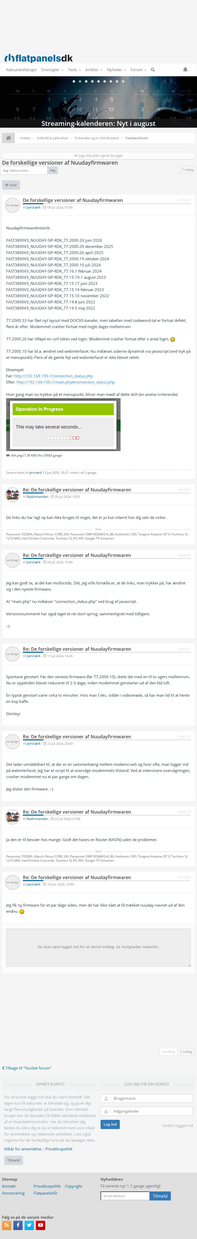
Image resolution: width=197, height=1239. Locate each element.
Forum (136, 69)
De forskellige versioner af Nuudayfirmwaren (60, 162)
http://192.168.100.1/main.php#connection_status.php (65, 382)
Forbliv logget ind (177, 1125)
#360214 (184, 736)
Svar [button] (12, 184)
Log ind (110, 1124)
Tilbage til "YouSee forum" (27, 1067)
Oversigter (50, 69)
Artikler (91, 69)
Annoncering (13, 1193)
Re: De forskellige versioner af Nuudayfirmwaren (77, 490)
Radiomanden (37, 496)
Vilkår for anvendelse (22, 1148)
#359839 (184, 555)
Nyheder (114, 69)
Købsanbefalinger (21, 69)
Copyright (73, 1186)
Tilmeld (13, 1160)
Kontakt (9, 1186)
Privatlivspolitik (59, 1148)
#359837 (184, 490)
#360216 (184, 812)
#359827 (184, 200)
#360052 (184, 649)
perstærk (34, 207)
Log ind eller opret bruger (100, 155)
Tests (72, 69)
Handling (168, 1051)
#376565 (184, 877)
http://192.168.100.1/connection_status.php (53, 375)
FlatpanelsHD (45, 1193)
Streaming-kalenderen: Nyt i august (98, 102)
